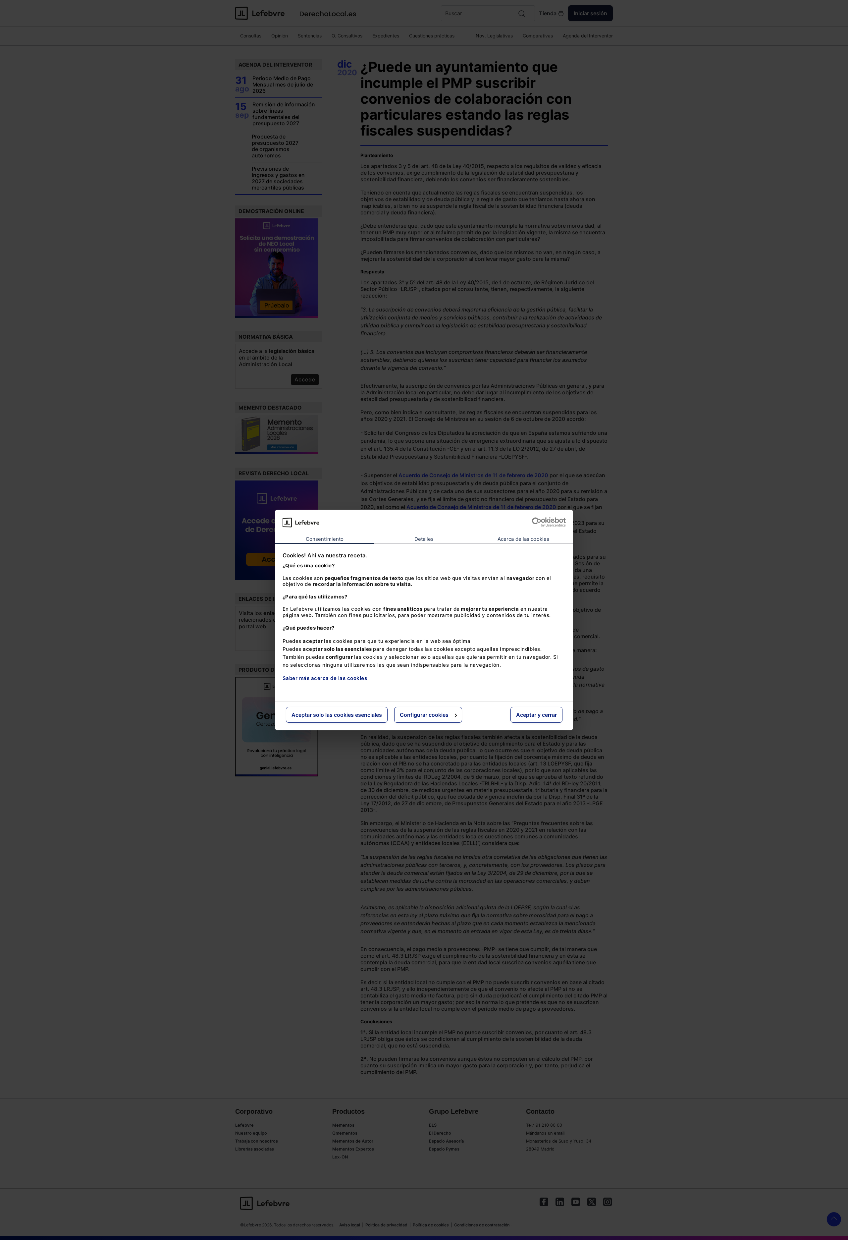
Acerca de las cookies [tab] (523, 539)
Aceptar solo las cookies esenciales (337, 714)
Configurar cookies (424, 714)
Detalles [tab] (424, 539)
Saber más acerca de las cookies (325, 678)
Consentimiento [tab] (325, 539)
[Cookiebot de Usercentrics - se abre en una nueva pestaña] (537, 522)
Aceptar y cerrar (536, 714)
